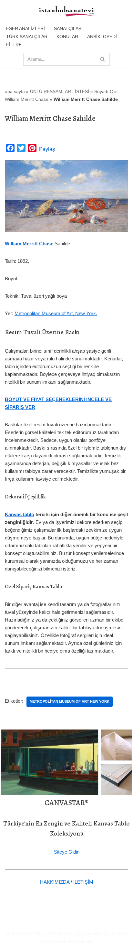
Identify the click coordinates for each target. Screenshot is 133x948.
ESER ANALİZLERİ (25, 28)
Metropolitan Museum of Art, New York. (56, 313)
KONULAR (67, 36)
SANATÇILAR (68, 28)
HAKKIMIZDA (54, 882)
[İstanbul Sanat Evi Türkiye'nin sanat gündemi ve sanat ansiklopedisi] (66, 12)
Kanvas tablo (19, 514)
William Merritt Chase (26, 99)
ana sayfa (15, 91)
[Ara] (103, 59)
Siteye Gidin (66, 852)
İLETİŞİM (83, 882)
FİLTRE (14, 44)
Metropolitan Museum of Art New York (69, 701)
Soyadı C (103, 91)
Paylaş (47, 149)
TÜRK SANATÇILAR (26, 36)
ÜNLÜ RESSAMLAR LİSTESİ (59, 91)
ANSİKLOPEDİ (102, 36)
